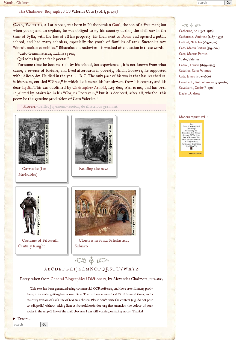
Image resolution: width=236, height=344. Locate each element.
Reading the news (94, 168)
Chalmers (23, 2)
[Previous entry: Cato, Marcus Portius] (80, 260)
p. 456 (111, 11)
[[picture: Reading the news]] (94, 163)
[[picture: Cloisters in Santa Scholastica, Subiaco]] (105, 234)
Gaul (116, 24)
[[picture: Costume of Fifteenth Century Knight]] (29, 234)
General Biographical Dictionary (78, 279)
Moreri (29, 106)
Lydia (27, 87)
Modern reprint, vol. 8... (195, 117)
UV (120, 269)
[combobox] (211, 2)
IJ (76, 269)
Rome (126, 36)
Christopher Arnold (89, 87)
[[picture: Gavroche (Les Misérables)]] (33, 163)
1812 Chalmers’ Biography (40, 11)
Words (8, 2)
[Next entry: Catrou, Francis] (103, 260)
